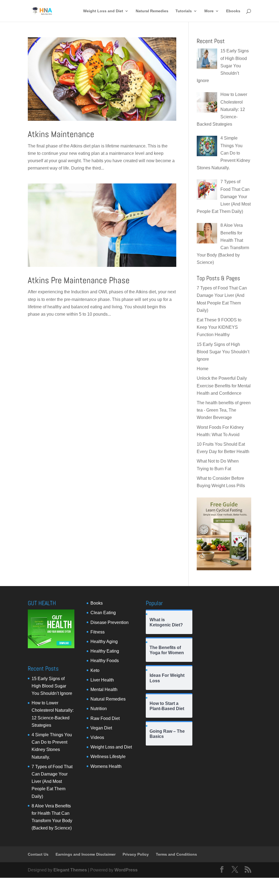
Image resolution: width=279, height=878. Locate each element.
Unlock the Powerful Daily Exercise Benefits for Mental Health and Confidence (224, 385)
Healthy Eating (104, 651)
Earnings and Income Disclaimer (86, 854)
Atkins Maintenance (61, 134)
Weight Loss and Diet (103, 11)
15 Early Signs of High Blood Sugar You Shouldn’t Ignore (223, 351)
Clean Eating (103, 612)
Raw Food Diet (105, 718)
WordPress (126, 870)
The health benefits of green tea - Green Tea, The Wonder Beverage (224, 410)
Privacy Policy (136, 854)
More (209, 11)
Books (96, 603)
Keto (94, 670)
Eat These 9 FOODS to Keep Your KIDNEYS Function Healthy (219, 327)
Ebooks (233, 11)
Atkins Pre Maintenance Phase (79, 280)
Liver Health (102, 680)
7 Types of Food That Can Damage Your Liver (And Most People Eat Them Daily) (52, 781)
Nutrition (98, 708)
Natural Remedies (152, 11)
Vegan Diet (101, 728)
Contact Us (38, 854)
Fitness (97, 632)
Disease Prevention (109, 622)
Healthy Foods (104, 660)
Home (202, 368)
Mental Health (103, 689)
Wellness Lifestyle (108, 756)
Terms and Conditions (176, 854)
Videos (97, 737)
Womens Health (106, 766)
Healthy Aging (104, 641)
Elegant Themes (70, 870)
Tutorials (183, 11)
